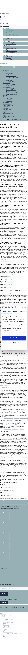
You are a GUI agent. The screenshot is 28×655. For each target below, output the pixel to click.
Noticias (8, 32)
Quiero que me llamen (8, 116)
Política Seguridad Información (7, 565)
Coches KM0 (6, 83)
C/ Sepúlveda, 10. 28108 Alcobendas (9, 573)
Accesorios (9, 59)
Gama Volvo (9, 38)
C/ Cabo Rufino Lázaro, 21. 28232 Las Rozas (11, 577)
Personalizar (13, 342)
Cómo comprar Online (11, 51)
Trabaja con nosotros (8, 113)
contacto (19, 498)
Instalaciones (6, 108)
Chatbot (5, 118)
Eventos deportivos (8, 102)
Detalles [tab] (15, 311)
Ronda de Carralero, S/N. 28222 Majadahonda (11, 576)
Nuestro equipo (7, 109)
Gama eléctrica (10, 30)
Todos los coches (10, 42)
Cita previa (9, 56)
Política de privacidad (17, 610)
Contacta (5, 112)
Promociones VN (10, 52)
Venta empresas (7, 104)
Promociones (6, 49)
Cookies (2, 610)
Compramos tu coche (8, 105)
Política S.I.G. (3, 564)
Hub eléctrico (9, 31)
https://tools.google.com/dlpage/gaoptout (14, 429)
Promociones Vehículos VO (13, 92)
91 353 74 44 (3, 16)
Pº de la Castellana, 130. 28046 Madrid (9, 570)
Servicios (8, 58)
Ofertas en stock (10, 39)
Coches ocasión (7, 87)
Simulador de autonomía (12, 35)
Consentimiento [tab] (6, 311)
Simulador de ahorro (11, 34)
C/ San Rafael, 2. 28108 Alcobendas (9, 575)
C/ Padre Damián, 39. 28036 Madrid (9, 572)
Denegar (14, 347)
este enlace (10, 276)
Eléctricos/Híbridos (11, 44)
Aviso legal (7, 610)
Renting (5, 53)
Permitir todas (14, 337)
